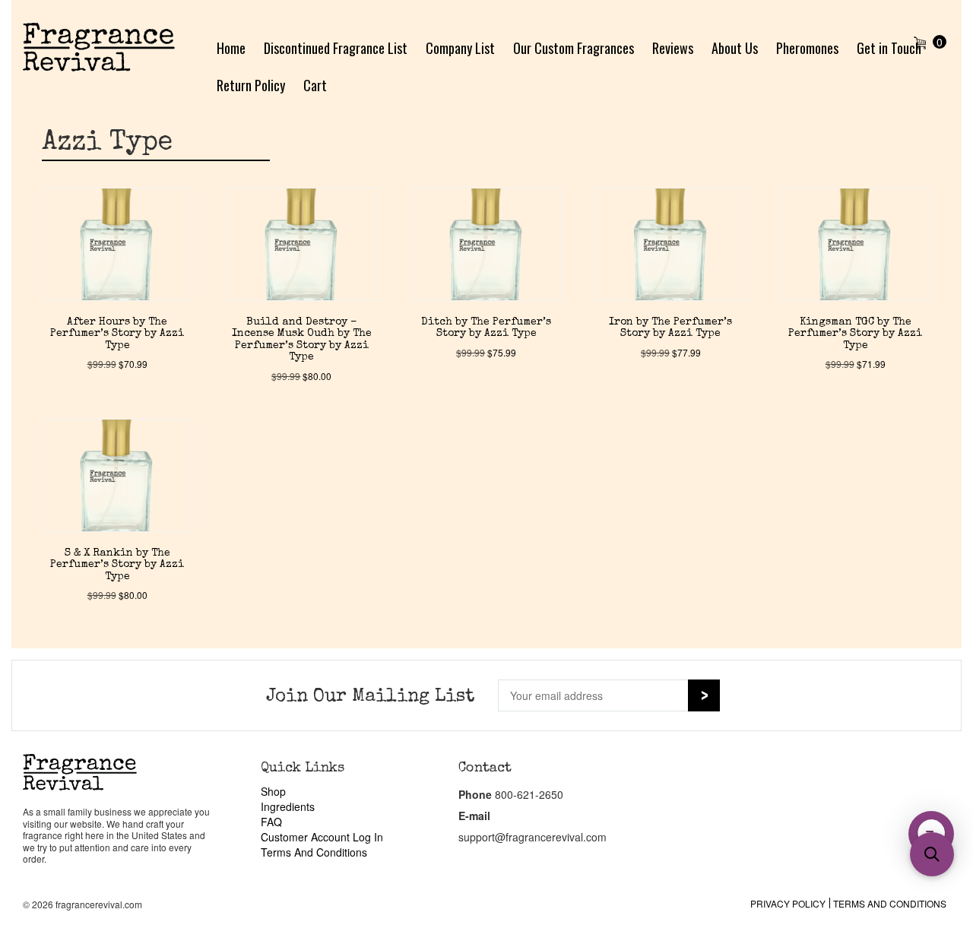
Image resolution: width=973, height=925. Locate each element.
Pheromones (807, 48)
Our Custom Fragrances (573, 48)
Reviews (672, 48)
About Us (735, 48)
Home (231, 48)
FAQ (271, 821)
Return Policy (251, 85)
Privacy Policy (788, 903)
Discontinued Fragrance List (335, 48)
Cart (315, 85)
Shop (273, 791)
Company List (460, 48)
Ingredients (288, 806)
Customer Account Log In (322, 836)
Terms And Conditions (314, 852)
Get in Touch (889, 48)
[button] (932, 854)
